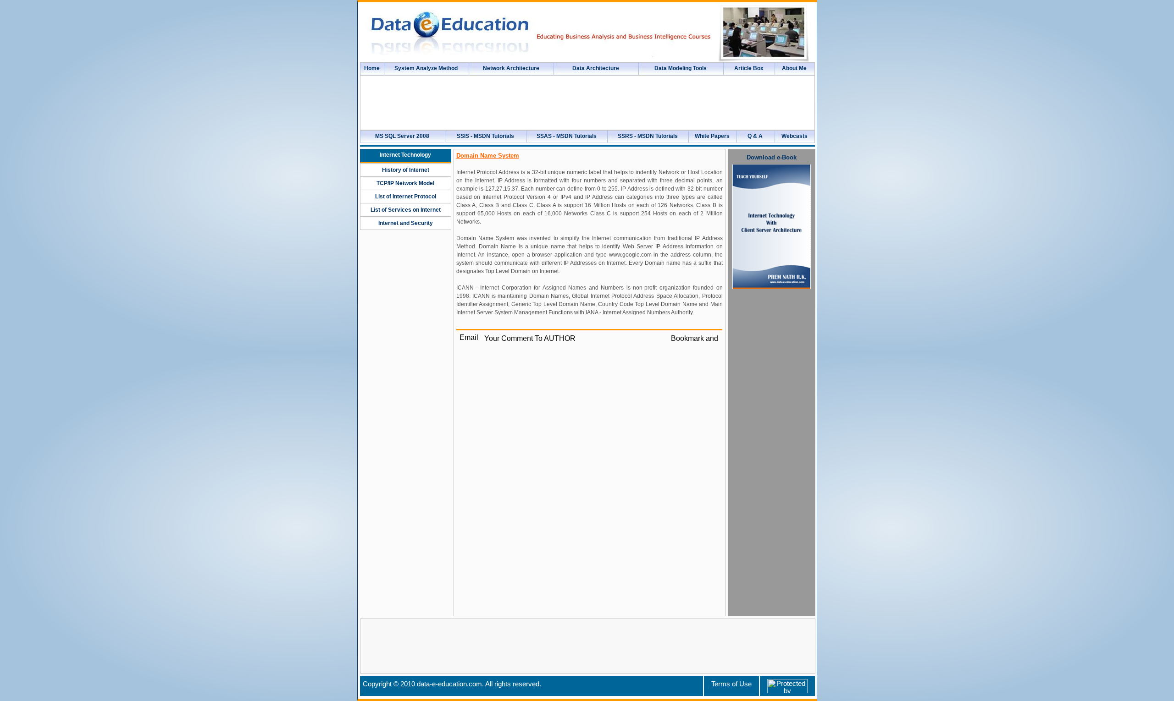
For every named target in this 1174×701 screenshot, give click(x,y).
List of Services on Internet (406, 210)
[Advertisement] (771, 434)
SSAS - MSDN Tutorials (567, 136)
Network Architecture (511, 68)
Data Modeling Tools (680, 68)
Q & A (755, 136)
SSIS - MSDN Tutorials (485, 136)
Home (372, 68)
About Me (794, 68)
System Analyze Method (426, 68)
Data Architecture (595, 68)
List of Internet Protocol (405, 196)
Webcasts (794, 136)
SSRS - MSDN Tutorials (648, 136)
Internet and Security (405, 223)
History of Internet (405, 170)
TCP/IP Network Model (405, 183)
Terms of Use (731, 684)
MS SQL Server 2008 (402, 136)
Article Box (749, 68)
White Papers (712, 136)
